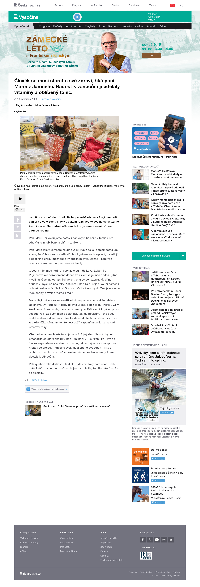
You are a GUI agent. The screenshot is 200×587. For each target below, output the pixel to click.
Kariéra (104, 551)
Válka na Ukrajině (29, 538)
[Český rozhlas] (27, 5)
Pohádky (139, 138)
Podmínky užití (162, 572)
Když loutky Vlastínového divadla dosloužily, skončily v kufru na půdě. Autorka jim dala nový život (168, 220)
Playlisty (90, 26)
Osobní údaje (146, 572)
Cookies (133, 572)
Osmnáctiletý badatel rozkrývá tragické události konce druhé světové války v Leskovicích (168, 189)
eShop (23, 551)
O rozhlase (134, 5)
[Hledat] (182, 5)
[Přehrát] (19, 199)
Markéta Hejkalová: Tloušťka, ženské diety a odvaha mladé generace (166, 174)
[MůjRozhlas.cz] (20, 111)
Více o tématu (142, 268)
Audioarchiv (154, 17)
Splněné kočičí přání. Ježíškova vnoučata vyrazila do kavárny (164, 328)
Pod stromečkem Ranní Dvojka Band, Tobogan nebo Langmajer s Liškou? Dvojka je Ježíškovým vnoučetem (167, 297)
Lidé (102, 26)
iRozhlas (58, 5)
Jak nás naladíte (132, 26)
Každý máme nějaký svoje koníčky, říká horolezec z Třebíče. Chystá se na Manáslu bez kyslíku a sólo (168, 204)
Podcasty (65, 547)
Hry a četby (140, 133)
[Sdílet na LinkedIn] (17, 235)
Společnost (21, 26)
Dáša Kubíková (35, 179)
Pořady (58, 26)
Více (164, 26)
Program (76, 5)
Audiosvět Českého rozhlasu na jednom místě (154, 157)
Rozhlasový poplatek (111, 560)
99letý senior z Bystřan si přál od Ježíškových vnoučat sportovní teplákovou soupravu (167, 314)
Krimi (153, 133)
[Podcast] (17, 210)
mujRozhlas (96, 5)
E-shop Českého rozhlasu (150, 345)
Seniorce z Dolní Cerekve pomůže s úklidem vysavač (76, 406)
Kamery (151, 20)
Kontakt (151, 26)
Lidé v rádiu (106, 547)
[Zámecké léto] (100, 51)
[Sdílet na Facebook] (17, 219)
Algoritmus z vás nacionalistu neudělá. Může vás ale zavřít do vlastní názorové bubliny (168, 235)
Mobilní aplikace (69, 551)
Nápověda (105, 542)
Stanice (115, 5)
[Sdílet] (22, 210)
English (176, 572)
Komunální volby (29, 542)
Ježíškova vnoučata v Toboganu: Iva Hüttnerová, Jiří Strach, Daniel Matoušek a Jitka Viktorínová (166, 279)
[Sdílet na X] (17, 227)
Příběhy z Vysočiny (51, 99)
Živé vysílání (140, 143)
